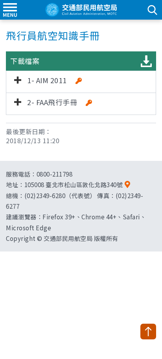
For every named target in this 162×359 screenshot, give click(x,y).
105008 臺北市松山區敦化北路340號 (73, 184)
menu (10, 10)
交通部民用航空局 (81, 10)
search (152, 10)
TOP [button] (148, 331)
